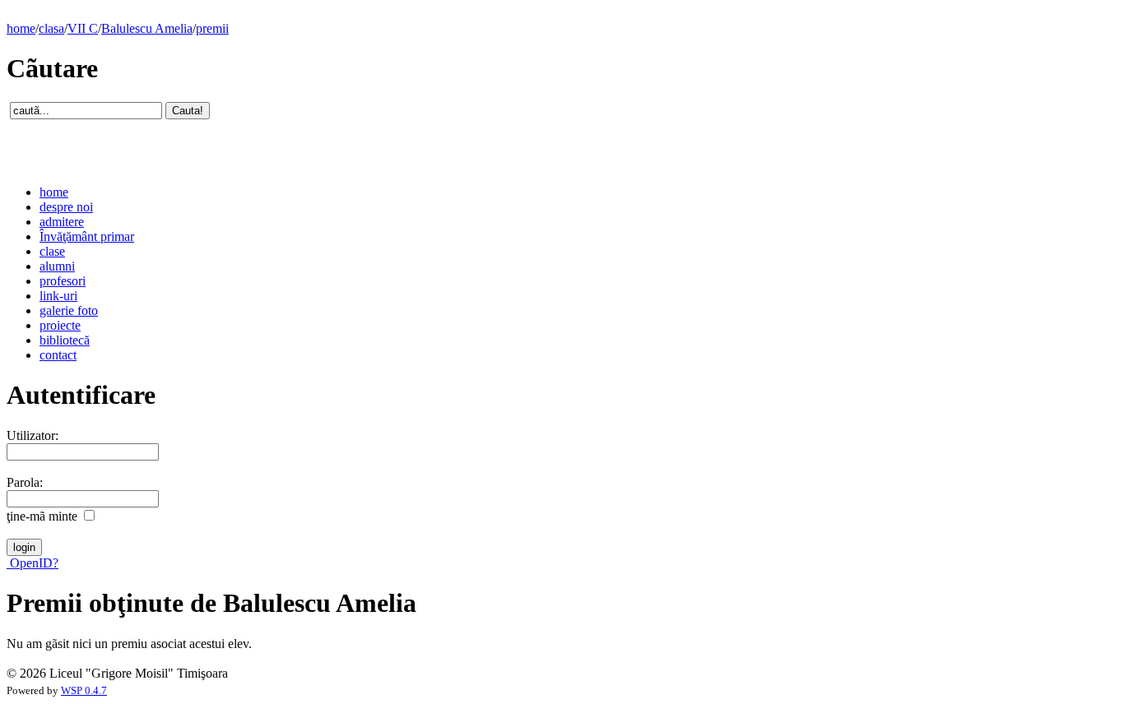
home (21, 28)
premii (212, 28)
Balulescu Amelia (147, 28)
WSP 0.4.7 (84, 691)
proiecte (60, 325)
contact (58, 355)
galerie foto (68, 310)
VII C (82, 28)
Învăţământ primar (86, 236)
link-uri (58, 296)
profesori (62, 281)
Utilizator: (32, 435)
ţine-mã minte (42, 516)
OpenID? (32, 563)
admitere (61, 222)
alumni (57, 266)
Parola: (25, 482)
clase (52, 251)
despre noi (66, 207)
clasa (51, 28)
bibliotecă (64, 340)
